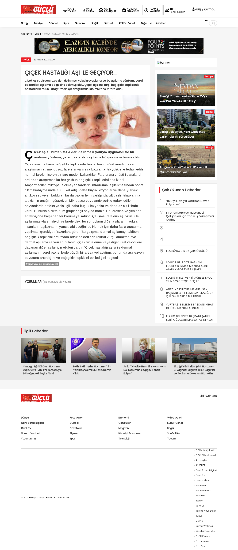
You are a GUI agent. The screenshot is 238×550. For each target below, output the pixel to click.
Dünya (25, 417)
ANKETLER (201, 465)
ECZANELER (133, 10)
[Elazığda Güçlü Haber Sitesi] (38, 13)
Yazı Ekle (200, 546)
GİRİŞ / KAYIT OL (205, 9)
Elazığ (209, 111)
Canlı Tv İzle (202, 480)
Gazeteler (76, 428)
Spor (72, 438)
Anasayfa (201, 460)
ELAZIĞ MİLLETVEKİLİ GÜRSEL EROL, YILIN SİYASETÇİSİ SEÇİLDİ (186, 279)
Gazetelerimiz (203, 490)
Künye (199, 515)
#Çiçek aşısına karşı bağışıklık (42, 264)
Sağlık (26, 59)
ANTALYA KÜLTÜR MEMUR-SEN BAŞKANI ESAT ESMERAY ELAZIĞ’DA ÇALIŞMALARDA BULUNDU (187, 292)
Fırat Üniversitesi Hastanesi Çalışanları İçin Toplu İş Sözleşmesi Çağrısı (187, 216)
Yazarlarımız (28, 438)
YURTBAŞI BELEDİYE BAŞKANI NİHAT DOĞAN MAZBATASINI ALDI (187, 306)
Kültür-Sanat (175, 423)
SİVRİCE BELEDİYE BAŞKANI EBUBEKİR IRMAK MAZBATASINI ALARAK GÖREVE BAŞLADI (184, 265)
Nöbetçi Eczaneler (129, 433)
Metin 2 (199, 520)
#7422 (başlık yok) (206, 455)
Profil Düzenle (203, 536)
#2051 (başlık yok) (206, 450)
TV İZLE (72, 10)
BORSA (90, 10)
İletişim (199, 500)
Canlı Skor (124, 423)
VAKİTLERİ (155, 10)
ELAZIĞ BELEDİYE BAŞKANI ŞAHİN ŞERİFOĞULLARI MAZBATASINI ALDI (186, 317)
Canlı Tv (26, 428)
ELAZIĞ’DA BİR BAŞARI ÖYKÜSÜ (184, 251)
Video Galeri (174, 417)
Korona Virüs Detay (206, 510)
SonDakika (173, 433)
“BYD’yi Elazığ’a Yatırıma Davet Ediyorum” (184, 202)
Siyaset (74, 433)
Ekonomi (123, 417)
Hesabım (200, 495)
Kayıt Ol (200, 505)
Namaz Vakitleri (30, 433)
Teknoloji (123, 438)
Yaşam (171, 438)
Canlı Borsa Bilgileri (32, 423)
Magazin (123, 428)
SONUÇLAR (110, 10)
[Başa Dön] (231, 543)
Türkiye (209, 76)
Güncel (74, 423)
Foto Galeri (76, 417)
